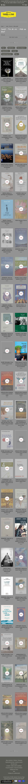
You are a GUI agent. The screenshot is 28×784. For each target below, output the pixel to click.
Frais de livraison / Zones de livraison (14, 767)
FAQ (14, 771)
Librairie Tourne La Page (19, 777)
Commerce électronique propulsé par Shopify (14, 778)
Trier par (3, 34)
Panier (25, 5)
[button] (3, 47)
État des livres (14, 764)
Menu (4, 4)
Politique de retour (14, 769)
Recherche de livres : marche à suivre (14, 762)
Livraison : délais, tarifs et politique (14, 765)
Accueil (2, 26)
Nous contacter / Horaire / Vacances (14, 760)
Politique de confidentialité (14, 773)
